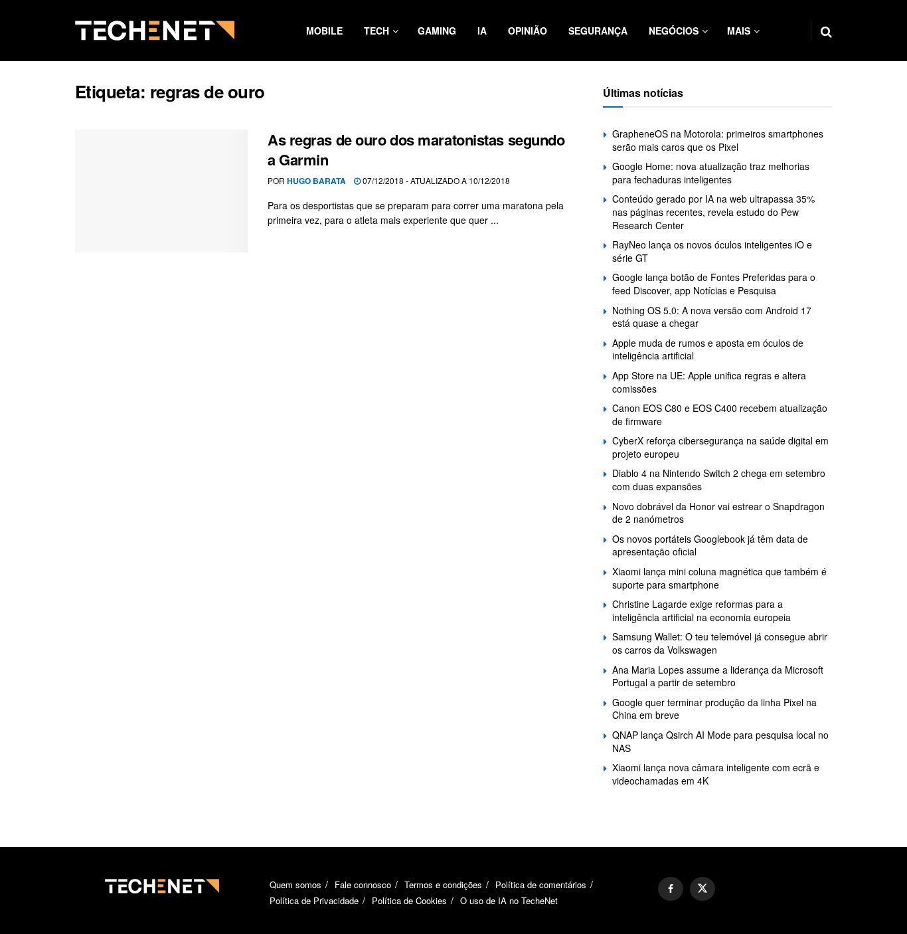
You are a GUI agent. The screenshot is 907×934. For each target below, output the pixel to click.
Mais (738, 30)
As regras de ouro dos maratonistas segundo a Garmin (416, 150)
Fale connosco (363, 884)
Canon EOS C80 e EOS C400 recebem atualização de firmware (719, 414)
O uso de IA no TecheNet (509, 900)
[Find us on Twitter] (702, 889)
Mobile (324, 30)
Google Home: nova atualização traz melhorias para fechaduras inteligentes (710, 172)
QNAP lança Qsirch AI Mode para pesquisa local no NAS (720, 741)
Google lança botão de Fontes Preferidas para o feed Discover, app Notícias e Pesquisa (713, 283)
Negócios (674, 30)
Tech (376, 30)
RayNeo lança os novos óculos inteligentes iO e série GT (712, 251)
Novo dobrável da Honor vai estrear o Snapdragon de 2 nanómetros (718, 513)
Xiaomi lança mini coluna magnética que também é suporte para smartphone (719, 578)
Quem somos (295, 884)
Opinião (527, 30)
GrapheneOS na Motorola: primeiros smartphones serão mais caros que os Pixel (717, 140)
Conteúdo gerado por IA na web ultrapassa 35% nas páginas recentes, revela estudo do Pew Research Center (713, 211)
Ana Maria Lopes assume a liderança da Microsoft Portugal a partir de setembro (717, 676)
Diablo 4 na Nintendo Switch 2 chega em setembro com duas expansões (718, 479)
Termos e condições (443, 884)
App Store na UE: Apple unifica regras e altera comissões (709, 382)
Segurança (597, 30)
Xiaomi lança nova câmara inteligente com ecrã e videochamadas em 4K (715, 774)
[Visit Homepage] (154, 31)
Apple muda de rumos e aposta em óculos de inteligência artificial (707, 349)
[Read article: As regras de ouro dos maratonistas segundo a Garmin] (161, 191)
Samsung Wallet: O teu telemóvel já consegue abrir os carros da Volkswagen (719, 643)
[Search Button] (826, 30)
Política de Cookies (409, 900)
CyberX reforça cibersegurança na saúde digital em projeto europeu (720, 447)
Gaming (437, 30)
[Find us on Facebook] (670, 889)
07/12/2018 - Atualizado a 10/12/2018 (435, 180)
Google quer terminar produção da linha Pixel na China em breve (714, 709)
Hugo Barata (316, 181)
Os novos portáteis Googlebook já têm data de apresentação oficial (710, 545)
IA (482, 30)
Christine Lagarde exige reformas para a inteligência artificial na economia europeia (701, 610)
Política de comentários (540, 884)
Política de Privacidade (314, 900)
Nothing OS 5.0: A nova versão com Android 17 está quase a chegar (711, 317)
